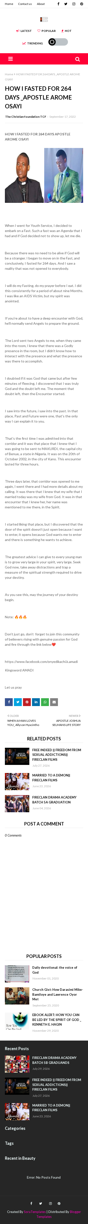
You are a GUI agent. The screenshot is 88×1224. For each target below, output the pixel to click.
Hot (68, 31)
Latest (26, 31)
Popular (49, 31)
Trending (35, 43)
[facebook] (58, 4)
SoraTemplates (35, 1212)
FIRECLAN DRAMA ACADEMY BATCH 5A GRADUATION (54, 799)
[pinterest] (81, 4)
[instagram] (74, 4)
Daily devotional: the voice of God (54, 970)
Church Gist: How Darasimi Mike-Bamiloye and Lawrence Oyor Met (57, 994)
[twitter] (66, 4)
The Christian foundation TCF (25, 116)
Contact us (25, 4)
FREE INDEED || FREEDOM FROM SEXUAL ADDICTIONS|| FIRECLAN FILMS (56, 754)
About (41, 4)
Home (9, 4)
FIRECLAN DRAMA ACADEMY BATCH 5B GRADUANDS (54, 1060)
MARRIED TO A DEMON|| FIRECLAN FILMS (51, 777)
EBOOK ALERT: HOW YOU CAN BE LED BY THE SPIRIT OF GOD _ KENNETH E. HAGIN (56, 1019)
